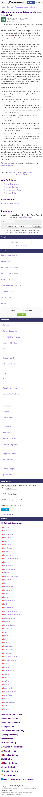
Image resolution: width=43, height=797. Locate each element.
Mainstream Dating (9, 718)
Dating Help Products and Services (19, 779)
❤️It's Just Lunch (7, 649)
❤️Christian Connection (9, 611)
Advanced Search (9, 364)
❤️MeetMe (5, 667)
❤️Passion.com (7, 590)
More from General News (12, 190)
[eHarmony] (3, 21)
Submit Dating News (10, 444)
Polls (4, 379)
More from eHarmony (11, 187)
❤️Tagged (5, 705)
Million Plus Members (10, 722)
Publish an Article (9, 438)
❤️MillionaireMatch (8, 670)
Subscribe (8, 474)
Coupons (6, 349)
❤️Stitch (4, 698)
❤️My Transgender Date (10, 558)
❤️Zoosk (4, 530)
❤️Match (4, 663)
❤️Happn (5, 636)
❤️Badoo (5, 594)
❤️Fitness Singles (7, 555)
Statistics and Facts (10, 388)
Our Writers (7, 427)
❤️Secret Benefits (7, 565)
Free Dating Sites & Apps (12, 714)
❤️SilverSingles (7, 548)
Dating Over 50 (7, 726)
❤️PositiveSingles (7, 688)
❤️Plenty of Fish (7, 685)
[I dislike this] (24, 174)
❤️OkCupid (5, 674)
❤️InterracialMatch (8, 646)
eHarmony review (7, 165)
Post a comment (8, 222)
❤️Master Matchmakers (9, 660)
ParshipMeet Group (21, 7)
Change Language (9, 468)
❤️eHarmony (6, 527)
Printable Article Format (11, 204)
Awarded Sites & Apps (11, 343)
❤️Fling (4, 583)
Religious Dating (10, 734)
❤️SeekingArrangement (9, 691)
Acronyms (6, 406)
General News (22, 172)
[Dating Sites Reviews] (16, 3)
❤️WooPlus (5, 552)
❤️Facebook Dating (8, 625)
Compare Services (9, 358)
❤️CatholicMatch (7, 607)
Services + (7, 279)
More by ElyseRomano (11, 184)
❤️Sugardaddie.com (8, 702)
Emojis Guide (8, 417)
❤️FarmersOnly (7, 628)
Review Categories (10, 331)
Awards (5, 261)
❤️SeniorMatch (7, 695)
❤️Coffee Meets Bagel (9, 618)
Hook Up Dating (10, 763)
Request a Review (9, 453)
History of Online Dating (11, 394)
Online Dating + (9, 273)
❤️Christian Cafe (7, 534)
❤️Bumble (5, 604)
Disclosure (30, 792)
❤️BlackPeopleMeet (8, 600)
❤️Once (4, 678)
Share (31, 2)
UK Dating (7, 759)
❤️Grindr (5, 632)
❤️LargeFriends (7, 653)
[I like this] (17, 174)
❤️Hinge (4, 642)
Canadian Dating (10, 755)
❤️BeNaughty (6, 579)
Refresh (37, 226)
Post (39, 2)
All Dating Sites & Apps (11, 523)
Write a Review (8, 459)
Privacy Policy (22, 792)
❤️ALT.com (5, 572)
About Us (6, 297)
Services (10, 7)
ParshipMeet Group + (12, 285)
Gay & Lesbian (9, 750)
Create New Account (26, 217)
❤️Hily (4, 639)
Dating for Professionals (12, 746)
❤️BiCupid (5, 597)
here (32, 154)
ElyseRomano (20, 19)
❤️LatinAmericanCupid (9, 656)
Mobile (30, 172)
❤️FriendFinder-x (7, 587)
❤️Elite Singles (6, 545)
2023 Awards (9, 775)
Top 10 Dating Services (11, 337)
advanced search (21, 245)
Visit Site (21, 314)
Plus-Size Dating (8, 742)
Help (3, 303)
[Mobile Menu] (2, 2)
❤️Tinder (5, 709)
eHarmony (33, 7)
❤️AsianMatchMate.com (10, 576)
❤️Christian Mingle (8, 537)
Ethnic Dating (7, 738)
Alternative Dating (9, 767)
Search (5, 510)
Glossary (6, 412)
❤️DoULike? (6, 621)
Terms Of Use (13, 792)
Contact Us (5, 792)
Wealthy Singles (10, 771)
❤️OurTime (5, 681)
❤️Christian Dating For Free (11, 614)
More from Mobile (10, 193)
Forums (5, 373)
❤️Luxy (4, 562)
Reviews (6, 325)
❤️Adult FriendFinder (9, 569)
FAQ (4, 400)
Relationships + (9, 267)
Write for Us (7, 432)
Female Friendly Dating (13, 730)
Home (3, 7)
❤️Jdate (4, 541)
